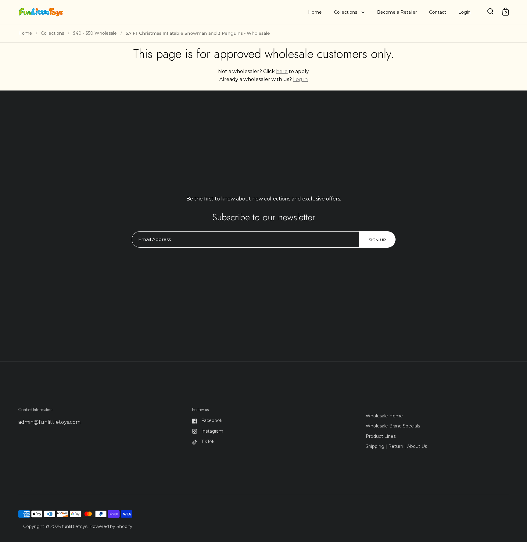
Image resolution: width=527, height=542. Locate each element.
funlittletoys (74, 526)
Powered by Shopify (110, 526)
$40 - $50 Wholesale (95, 33)
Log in (300, 79)
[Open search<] (490, 11)
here (282, 71)
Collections (52, 33)
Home (25, 33)
